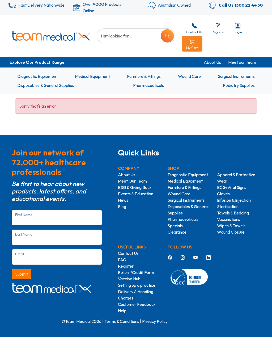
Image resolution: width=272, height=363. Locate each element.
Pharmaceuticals (148, 85)
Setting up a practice (136, 285)
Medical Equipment (92, 76)
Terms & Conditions (121, 321)
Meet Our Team (132, 181)
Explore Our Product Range (37, 62)
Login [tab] (238, 32)
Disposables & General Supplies (45, 85)
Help (122, 310)
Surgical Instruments (236, 76)
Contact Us (128, 253)
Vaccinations (228, 219)
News (123, 200)
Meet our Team (242, 62)
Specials (175, 225)
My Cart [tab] (192, 48)
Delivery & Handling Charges (135, 295)
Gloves (223, 193)
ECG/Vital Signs (231, 187)
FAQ (122, 259)
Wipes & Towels (231, 225)
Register (126, 266)
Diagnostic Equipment (37, 76)
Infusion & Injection (234, 200)
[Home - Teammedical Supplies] (51, 36)
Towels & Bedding (233, 213)
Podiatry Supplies (239, 85)
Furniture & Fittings (144, 76)
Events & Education (135, 193)
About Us (212, 62)
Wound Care (189, 76)
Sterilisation (228, 206)
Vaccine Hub (129, 278)
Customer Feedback (137, 304)
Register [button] (218, 32)
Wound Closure (231, 232)
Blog (122, 206)
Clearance (177, 232)
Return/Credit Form (136, 272)
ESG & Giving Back (135, 187)
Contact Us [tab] (194, 32)
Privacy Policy (155, 321)
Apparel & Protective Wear (236, 178)
